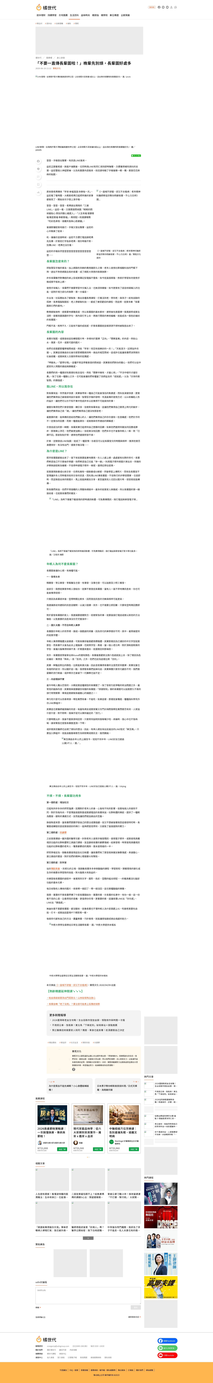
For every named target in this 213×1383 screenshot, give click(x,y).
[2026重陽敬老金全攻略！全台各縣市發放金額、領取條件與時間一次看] (149, 1085)
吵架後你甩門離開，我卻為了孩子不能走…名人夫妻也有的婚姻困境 (124, 1228)
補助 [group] (69, 23)
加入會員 (50, 1357)
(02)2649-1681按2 (80, 1346)
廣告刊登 (62, 1349)
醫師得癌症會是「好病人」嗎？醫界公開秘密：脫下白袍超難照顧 (88, 1228)
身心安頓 (61, 57)
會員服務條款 (96, 1357)
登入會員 (61, 1357)
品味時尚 (85, 15)
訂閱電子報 (72, 1357)
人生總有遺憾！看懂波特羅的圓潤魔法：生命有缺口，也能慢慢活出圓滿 (52, 1195)
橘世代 (38, 57)
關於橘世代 (51, 1349)
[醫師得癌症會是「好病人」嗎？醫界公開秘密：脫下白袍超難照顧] (88, 1213)
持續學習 (52, 15)
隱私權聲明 (110, 1370)
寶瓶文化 (57, 68)
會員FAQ (62, 1353)
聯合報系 (121, 1370)
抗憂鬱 (97, 1042)
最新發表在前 (133, 1317)
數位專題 (114, 15)
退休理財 (41, 15)
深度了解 (45, 1149)
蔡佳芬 (63, 1042)
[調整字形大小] (38, 192)
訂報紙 (130, 1370)
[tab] (87, 1157)
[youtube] (167, 7)
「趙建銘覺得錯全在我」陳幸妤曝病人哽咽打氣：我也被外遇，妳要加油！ (52, 1228)
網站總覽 (149, 1370)
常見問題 (83, 1357)
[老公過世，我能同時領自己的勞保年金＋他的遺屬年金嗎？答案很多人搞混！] (149, 1126)
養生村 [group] (39, 23)
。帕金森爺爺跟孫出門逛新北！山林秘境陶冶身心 (71, 997)
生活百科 (74, 15)
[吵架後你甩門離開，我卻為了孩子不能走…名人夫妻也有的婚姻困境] (124, 1213)
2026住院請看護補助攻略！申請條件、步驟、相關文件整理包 (166, 1100)
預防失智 (86, 1042)
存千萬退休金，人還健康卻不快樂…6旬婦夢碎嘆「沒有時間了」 (166, 1133)
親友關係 (52, 1042)
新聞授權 (84, 1370)
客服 (76, 1370)
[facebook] (159, 7)
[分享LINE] (38, 169)
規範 (37, 1307)
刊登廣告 (63, 1370)
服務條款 (94, 1370)
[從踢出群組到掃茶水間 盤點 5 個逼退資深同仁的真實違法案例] (149, 1118)
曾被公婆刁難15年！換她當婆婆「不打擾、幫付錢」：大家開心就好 (124, 1195)
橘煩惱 (95, 15)
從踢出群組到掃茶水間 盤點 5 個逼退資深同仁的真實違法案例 (165, 1117)
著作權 (102, 1370)
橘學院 (104, 15)
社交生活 (74, 1042)
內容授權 (73, 1349)
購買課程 (152, 7)
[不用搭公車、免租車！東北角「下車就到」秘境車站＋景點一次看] (149, 1093)
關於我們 (139, 1370)
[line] (163, 7)
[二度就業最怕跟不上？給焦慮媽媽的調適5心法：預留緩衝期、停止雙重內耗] (88, 1179)
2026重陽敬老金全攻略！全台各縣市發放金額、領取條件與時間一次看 (166, 1084)
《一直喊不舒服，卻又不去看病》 (71, 985)
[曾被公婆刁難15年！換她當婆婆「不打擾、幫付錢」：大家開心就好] (124, 1179)
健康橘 (49, 57)
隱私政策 (108, 1357)
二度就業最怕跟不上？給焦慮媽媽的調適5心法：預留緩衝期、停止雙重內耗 (88, 1195)
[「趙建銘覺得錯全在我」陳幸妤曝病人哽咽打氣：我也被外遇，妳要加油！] (52, 1213)
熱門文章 (149, 1077)
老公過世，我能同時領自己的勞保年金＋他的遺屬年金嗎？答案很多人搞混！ (166, 1125)
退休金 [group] (49, 23)
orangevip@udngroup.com (58, 1346)
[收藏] (38, 184)
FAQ (71, 1370)
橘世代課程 (51, 1353)
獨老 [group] (77, 23)
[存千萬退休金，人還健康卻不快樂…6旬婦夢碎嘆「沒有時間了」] (149, 1134)
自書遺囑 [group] (59, 23)
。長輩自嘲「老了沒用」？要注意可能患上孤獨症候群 (73, 1003)
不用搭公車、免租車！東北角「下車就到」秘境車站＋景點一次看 (166, 1092)
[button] (175, 7)
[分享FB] (38, 161)
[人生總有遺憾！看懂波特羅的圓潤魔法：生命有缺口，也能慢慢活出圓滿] (52, 1179)
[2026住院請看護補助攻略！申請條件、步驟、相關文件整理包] (149, 1101)
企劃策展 (125, 15)
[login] (171, 7)
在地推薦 (63, 15)
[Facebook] (73, 1069)
